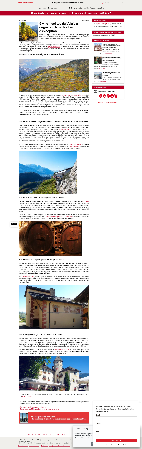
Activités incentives (97, 8)
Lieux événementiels (81, 8)
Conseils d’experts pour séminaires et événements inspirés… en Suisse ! (71, 13)
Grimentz (85, 201)
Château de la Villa (61, 350)
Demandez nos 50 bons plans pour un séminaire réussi (39, 409)
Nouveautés (42, 8)
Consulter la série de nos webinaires (33, 407)
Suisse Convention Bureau (104, 23)
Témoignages (52, 8)
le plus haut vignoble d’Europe (73, 95)
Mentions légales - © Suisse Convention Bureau (55, 446)
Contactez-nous (23, 446)
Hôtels (70, 8)
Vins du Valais (27, 396)
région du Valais (54, 47)
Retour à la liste (55, 435)
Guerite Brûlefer (75, 144)
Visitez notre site (34, 446)
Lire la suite (108, 53)
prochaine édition (65, 129)
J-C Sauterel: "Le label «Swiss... (70, 435)
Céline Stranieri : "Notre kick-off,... (38, 435)
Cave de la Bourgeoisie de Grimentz (58, 217)
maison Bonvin (74, 146)
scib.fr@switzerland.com (106, 91)
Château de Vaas (28, 277)
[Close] (139, 401)
